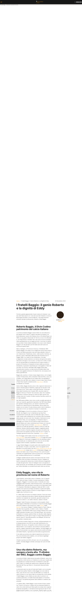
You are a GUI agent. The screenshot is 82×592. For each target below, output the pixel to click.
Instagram (79, 2)
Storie (18, 301)
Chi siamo (12, 410)
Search (75, 2)
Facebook (77, 2)
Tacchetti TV (13, 418)
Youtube (80, 2)
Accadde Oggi (13, 414)
